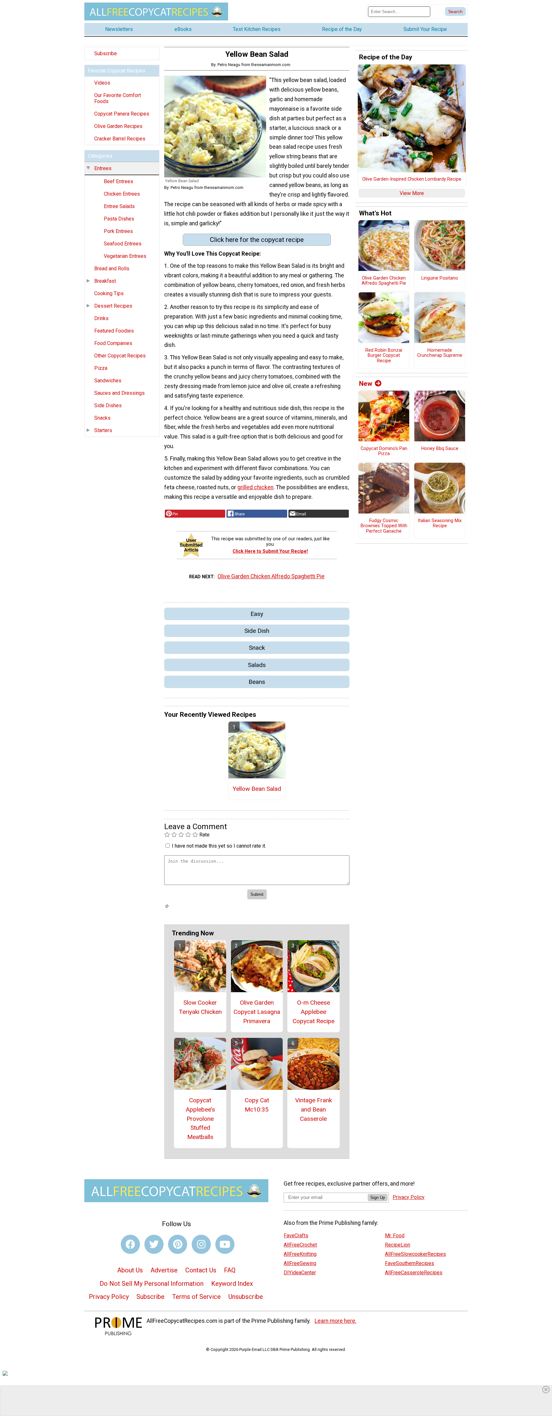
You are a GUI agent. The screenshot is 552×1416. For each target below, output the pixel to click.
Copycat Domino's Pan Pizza (384, 451)
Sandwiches (107, 381)
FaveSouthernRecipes (409, 1263)
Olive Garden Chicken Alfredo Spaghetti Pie (271, 576)
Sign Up (377, 1197)
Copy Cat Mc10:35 (257, 1105)
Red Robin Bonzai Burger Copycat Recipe (383, 355)
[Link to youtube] (224, 1244)
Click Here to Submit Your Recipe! (270, 551)
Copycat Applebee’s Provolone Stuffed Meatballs (200, 1119)
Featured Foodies (114, 331)
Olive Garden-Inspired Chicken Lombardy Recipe (411, 179)
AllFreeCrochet (300, 1245)
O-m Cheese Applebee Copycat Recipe (313, 1012)
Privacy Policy (109, 1296)
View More (412, 193)
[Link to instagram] (201, 1244)
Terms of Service (196, 1296)
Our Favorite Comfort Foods (117, 98)
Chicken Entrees (122, 194)
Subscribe (105, 53)
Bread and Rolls (111, 269)
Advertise (164, 1270)
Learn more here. (335, 1321)
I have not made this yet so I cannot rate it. (219, 846)
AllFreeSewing (300, 1263)
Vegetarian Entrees (125, 256)
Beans (257, 682)
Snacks (102, 418)
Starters (103, 430)
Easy (256, 614)
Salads (257, 665)
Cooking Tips (109, 293)
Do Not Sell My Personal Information (151, 1283)
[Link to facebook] (130, 1244)
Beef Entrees (118, 181)
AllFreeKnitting (300, 1254)
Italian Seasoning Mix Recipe (440, 523)
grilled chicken (255, 487)
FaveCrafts (296, 1235)
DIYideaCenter (300, 1273)
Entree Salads (119, 206)
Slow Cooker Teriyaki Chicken (200, 1007)
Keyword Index (232, 1283)
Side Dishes (108, 405)
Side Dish (256, 630)
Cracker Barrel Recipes (119, 139)
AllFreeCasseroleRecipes (413, 1273)
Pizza (100, 368)
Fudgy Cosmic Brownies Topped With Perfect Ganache (384, 526)
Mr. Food (394, 1235)
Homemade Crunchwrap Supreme (439, 353)
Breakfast (105, 281)
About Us (130, 1270)
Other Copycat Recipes (120, 356)
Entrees (102, 168)
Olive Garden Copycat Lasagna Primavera (257, 1012)
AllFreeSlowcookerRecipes (415, 1254)
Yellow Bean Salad (257, 788)
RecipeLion (397, 1245)
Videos (102, 83)
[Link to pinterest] (177, 1244)
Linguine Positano (439, 278)
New (365, 383)
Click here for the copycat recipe (257, 239)
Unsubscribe (245, 1296)
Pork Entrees (118, 231)
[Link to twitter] (154, 1244)
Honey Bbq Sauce (439, 448)
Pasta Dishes (119, 219)
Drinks (101, 318)
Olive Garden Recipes (118, 126)
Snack (257, 647)
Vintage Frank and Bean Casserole (313, 1109)
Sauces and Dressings (119, 393)
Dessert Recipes (113, 306)
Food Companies (113, 343)
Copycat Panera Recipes (121, 114)
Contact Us (200, 1270)
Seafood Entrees (123, 244)
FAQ (229, 1270)
